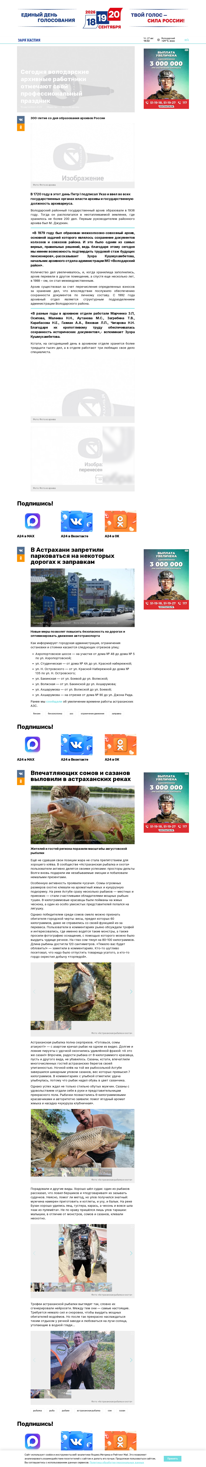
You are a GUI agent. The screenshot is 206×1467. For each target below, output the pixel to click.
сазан (122, 1410)
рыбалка (37, 1410)
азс (71, 713)
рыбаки (65, 1410)
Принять (172, 1458)
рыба (51, 1410)
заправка (116, 713)
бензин (36, 713)
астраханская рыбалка (88, 1410)
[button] (131, 991)
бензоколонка (55, 713)
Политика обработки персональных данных (117, 1462)
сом (110, 1410)
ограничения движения (92, 713)
